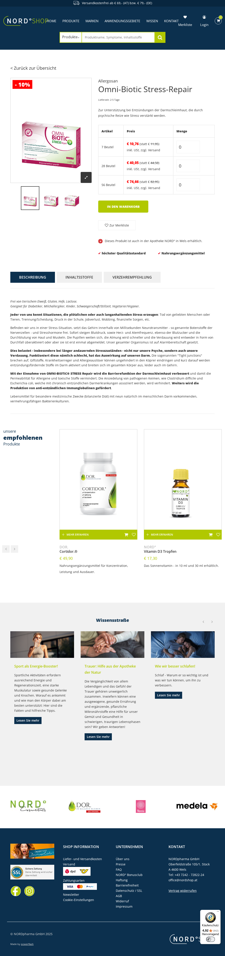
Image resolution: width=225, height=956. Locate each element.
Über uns (122, 859)
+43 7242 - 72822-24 (189, 875)
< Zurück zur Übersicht (33, 68)
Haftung (122, 880)
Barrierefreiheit (127, 885)
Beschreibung (32, 277)
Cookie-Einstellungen (78, 900)
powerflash (27, 944)
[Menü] (218, 912)
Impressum (124, 906)
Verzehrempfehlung (132, 277)
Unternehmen (129, 846)
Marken (91, 21)
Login (204, 24)
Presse (120, 864)
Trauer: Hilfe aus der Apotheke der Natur (110, 669)
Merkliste (185, 24)
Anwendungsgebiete (122, 21)
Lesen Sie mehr (27, 720)
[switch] (210, 939)
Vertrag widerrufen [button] (183, 890)
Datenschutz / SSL (129, 890)
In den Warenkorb (123, 206)
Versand (154, 150)
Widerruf (122, 901)
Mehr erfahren (78, 534)
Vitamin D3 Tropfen (160, 549)
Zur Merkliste (119, 225)
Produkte (70, 21)
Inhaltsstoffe (79, 277)
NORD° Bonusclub (129, 875)
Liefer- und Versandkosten (82, 859)
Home (51, 21)
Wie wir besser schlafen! (175, 666)
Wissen (152, 21)
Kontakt (177, 846)
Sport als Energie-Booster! (36, 666)
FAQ (119, 869)
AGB (119, 896)
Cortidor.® (68, 549)
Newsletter (71, 894)
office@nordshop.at (183, 880)
